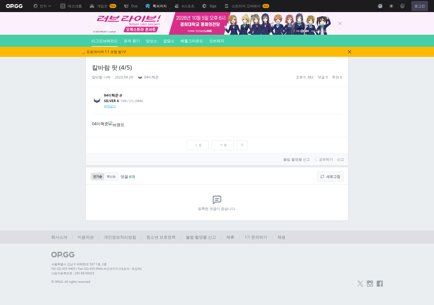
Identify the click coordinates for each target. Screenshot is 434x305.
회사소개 (59, 237)
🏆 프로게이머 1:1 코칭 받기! (103, 52)
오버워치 (216, 40)
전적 (43, 6)
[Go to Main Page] (14, 6)
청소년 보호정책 (161, 237)
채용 (282, 237)
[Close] (340, 23)
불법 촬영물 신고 (201, 237)
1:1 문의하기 (256, 237)
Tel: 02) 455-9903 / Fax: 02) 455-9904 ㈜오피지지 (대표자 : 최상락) (96, 269)
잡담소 (169, 40)
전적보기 (110, 106)
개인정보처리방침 (120, 237)
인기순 (97, 176)
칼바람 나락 (101, 77)
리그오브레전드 (104, 40)
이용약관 (86, 237)
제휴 (230, 237)
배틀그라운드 (192, 40)
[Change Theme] (391, 6)
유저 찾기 (132, 40)
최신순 (111, 176)
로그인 (419, 6)
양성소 (151, 40)
